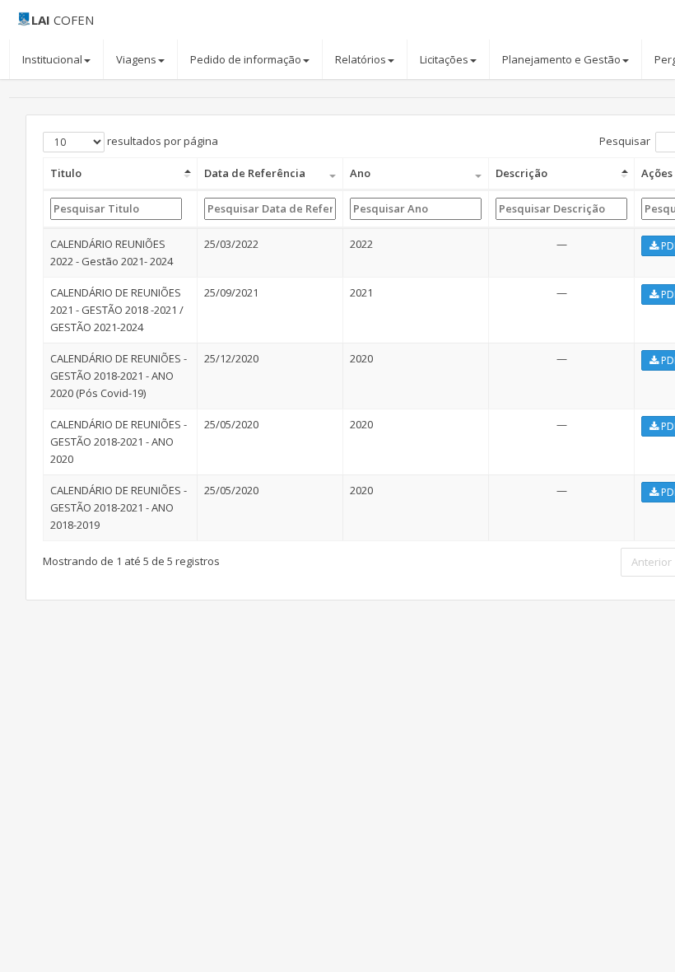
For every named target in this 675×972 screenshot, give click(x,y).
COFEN (62, 20)
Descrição (521, 173)
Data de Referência (254, 173)
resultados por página (161, 140)
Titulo (65, 173)
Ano (360, 173)
